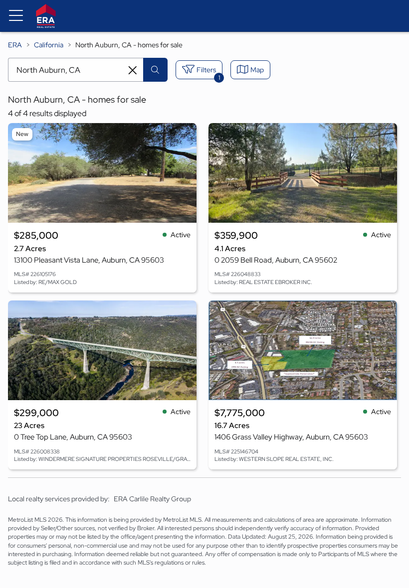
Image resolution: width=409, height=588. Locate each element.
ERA (15, 44)
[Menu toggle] (16, 16)
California (48, 44)
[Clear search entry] (133, 70)
